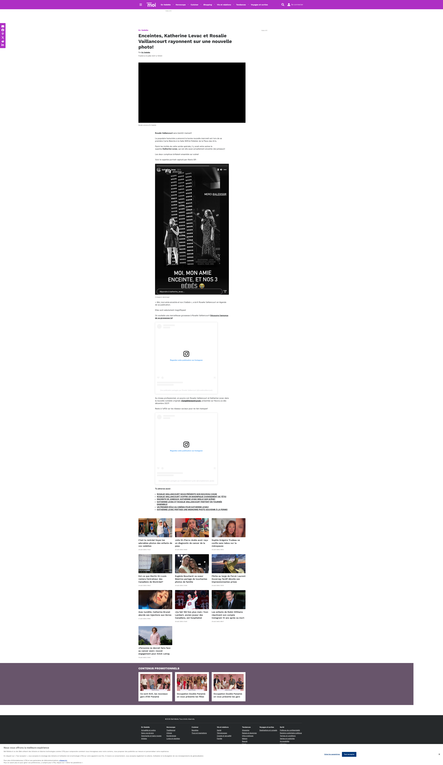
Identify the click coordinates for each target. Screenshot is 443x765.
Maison (244, 739)
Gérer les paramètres (332, 754)
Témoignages (222, 733)
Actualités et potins (148, 730)
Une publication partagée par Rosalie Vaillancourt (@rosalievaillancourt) (186, 390)
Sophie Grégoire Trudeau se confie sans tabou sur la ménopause (226, 543)
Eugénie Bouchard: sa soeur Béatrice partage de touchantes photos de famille (191, 579)
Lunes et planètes (173, 739)
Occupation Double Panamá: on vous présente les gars (228, 695)
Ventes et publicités (287, 739)
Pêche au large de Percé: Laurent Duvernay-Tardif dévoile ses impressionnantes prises (228, 579)
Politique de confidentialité (290, 730)
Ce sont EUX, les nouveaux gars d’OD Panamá (154, 695)
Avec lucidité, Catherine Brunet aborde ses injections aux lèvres (154, 613)
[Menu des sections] (140, 4)
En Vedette (166, 5)
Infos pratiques (247, 736)
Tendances (241, 5)
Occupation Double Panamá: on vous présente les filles (191, 695)
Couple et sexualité (224, 736)
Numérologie (171, 736)
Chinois (169, 733)
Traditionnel (170, 730)
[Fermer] (439, 754)
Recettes (195, 730)
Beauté (244, 741)
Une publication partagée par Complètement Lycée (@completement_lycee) (186, 481)
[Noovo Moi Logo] (151, 5)
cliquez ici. (63, 760)
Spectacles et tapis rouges (151, 736)
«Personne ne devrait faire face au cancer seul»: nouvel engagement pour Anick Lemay (154, 651)
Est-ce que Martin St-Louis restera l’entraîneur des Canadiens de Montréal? (152, 579)
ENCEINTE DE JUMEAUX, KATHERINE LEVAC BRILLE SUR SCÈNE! (186, 499)
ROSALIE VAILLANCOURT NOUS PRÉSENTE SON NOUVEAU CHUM (187, 494)
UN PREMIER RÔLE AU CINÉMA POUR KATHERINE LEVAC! (183, 507)
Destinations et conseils (268, 730)
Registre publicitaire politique (291, 733)
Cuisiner (194, 5)
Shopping (207, 5)
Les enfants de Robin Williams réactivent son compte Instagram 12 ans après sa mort (228, 615)
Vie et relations (224, 5)
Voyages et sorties (259, 5)
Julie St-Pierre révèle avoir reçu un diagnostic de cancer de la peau (191, 543)
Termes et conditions (288, 736)
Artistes (144, 739)
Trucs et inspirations (199, 733)
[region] (221, 754)
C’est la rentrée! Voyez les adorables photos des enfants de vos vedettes (155, 543)
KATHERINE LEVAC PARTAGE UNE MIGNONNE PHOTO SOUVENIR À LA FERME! (192, 509)
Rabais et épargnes (249, 733)
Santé (219, 730)
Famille (219, 739)
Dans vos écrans (147, 733)
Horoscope (181, 5)
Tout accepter (349, 754)
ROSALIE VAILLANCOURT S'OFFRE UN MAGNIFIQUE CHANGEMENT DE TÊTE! (191, 496)
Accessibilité (284, 741)
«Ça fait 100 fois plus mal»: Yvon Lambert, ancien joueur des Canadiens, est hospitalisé (191, 615)
